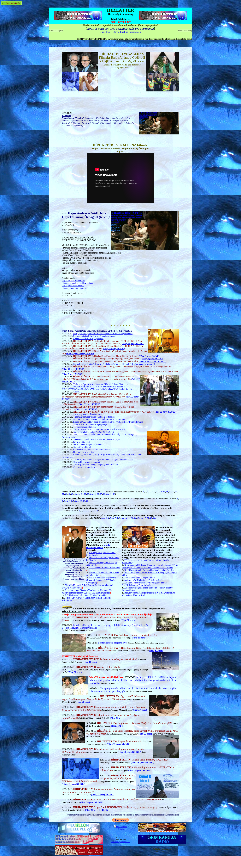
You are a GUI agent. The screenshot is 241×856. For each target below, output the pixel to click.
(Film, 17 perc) (140, 710)
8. (159, 492)
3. (148, 492)
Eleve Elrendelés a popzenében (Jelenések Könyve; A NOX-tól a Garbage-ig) (101, 580)
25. (95, 494)
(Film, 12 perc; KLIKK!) (133, 343)
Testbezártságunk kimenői (84, 427)
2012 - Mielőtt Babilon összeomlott (104, 567)
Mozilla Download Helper (98, 546)
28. (104, 494)
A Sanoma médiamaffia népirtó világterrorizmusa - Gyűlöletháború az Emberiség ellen (145, 584)
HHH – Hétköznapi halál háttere (87, 444)
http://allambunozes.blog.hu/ (74, 288)
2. (145, 492)
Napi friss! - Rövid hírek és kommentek (120, 31)
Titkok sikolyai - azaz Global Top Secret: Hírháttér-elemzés (99, 429)
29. (107, 494)
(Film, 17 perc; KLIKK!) (73, 369)
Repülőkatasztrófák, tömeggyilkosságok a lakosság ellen (149, 570)
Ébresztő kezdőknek (82, 447)
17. (145, 518)
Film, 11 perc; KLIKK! (165, 412)
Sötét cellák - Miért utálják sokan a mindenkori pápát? (97, 439)
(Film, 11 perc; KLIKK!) (114, 348)
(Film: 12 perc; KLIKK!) (118, 744)
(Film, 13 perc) (118, 726)
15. (63, 494)
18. (72, 494)
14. (176, 492)
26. (98, 494)
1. (143, 492)
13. (132, 518)
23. (88, 494)
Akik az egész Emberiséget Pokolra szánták (143, 580)
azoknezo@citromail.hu (120, 842)
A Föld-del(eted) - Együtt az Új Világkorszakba (85, 595)
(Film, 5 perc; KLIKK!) (152, 358)
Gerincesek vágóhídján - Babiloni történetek (92, 449)
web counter (120, 829)
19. (75, 494)
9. (161, 492)
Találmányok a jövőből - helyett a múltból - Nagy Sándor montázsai (103, 459)
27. (101, 494)
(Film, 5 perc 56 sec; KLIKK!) (80, 353)
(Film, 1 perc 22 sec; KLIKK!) (152, 361)
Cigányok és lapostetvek (84, 467)
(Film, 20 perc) (83, 702)
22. (85, 494)
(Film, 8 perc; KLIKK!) (149, 356)
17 (69, 494)
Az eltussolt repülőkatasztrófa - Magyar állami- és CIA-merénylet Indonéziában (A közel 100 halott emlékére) (87, 591)
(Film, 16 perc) (138, 638)
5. (152, 492)
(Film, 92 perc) (75, 672)
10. (164, 492)
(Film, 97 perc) (156, 650)
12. (170, 492)
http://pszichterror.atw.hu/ (73, 285)
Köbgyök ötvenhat (81, 442)
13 (173, 492)
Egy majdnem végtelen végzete (87, 462)
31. (114, 494)
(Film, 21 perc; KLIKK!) (96, 810)
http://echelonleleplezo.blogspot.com (78, 283)
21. (82, 494)
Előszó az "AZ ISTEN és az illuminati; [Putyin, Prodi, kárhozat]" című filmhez (108, 422)
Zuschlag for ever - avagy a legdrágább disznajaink (95, 464)
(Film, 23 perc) (145, 734)
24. (91, 494)
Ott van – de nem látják (83, 452)
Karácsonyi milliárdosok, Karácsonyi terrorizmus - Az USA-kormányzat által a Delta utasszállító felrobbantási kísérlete (150, 566)
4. (150, 492)
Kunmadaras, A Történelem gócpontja (90, 424)
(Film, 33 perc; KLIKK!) (89, 404)
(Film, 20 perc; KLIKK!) (129, 752)
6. (154, 492)
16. (66, 494)
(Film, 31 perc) (128, 620)
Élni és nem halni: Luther (93, 432)
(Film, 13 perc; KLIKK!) (86, 409)
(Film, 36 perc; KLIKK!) (91, 802)
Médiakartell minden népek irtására (139, 577)
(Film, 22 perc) (116, 718)
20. (79, 494)
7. (157, 492)
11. (167, 492)
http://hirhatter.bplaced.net (73, 280)
